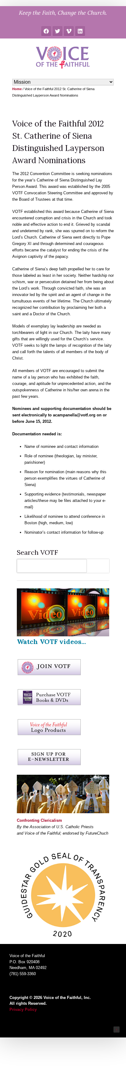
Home (17, 89)
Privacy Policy (23, 1009)
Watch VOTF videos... (51, 641)
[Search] (99, 566)
